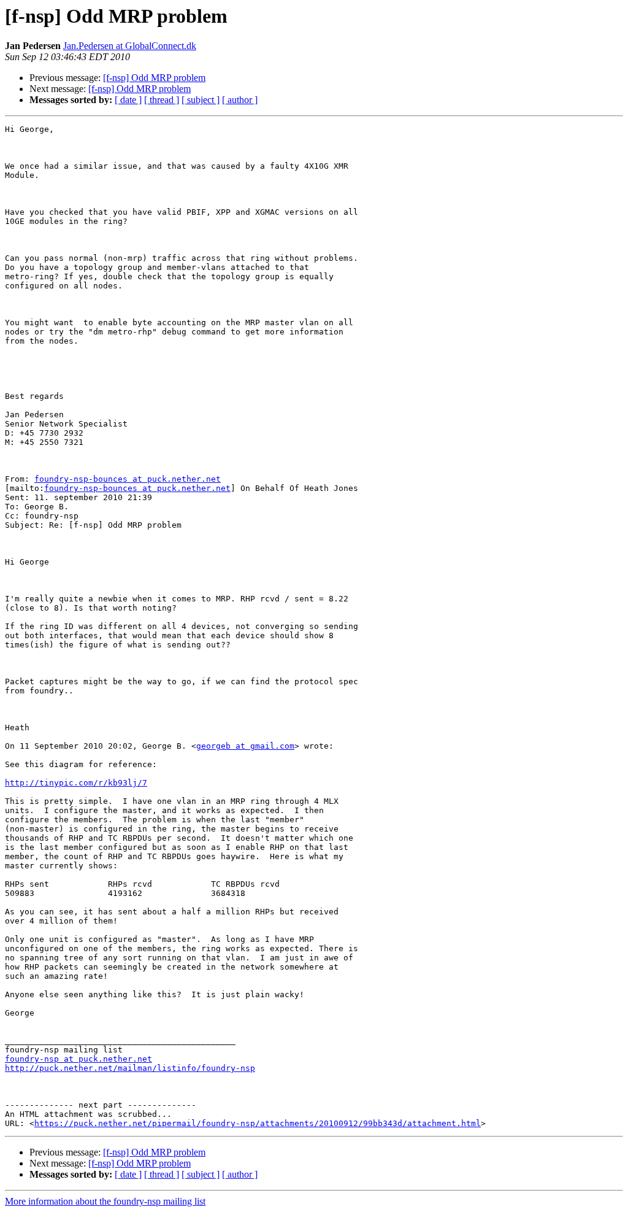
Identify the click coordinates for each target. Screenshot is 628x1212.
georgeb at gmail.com (245, 746)
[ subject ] (201, 100)
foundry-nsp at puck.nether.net (78, 1058)
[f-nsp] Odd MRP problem (154, 77)
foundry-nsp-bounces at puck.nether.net (127, 479)
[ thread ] (161, 100)
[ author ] (240, 100)
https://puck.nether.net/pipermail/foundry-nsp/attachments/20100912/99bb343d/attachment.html (257, 1123)
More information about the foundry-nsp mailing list (105, 1201)
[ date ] (128, 100)
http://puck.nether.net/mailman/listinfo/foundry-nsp (130, 1068)
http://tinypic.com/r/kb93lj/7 (76, 782)
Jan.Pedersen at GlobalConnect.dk (129, 46)
